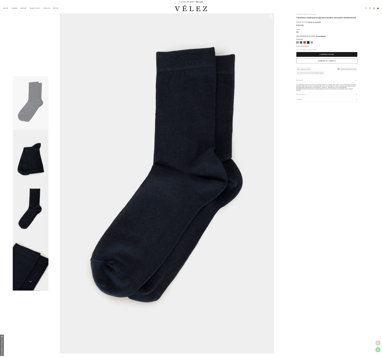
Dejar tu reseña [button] (314, 22)
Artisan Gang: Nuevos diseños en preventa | (191, 2)
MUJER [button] (5, 8)
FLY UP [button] (55, 8)
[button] (370, 8)
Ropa (305, 14)
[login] (374, 8)
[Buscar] (366, 8)
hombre (299, 14)
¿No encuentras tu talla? (311, 36)
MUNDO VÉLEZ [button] (35, 8)
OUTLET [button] (24, 8)
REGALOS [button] (46, 8)
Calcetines (313, 14)
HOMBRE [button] (14, 8)
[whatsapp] (377, 349)
